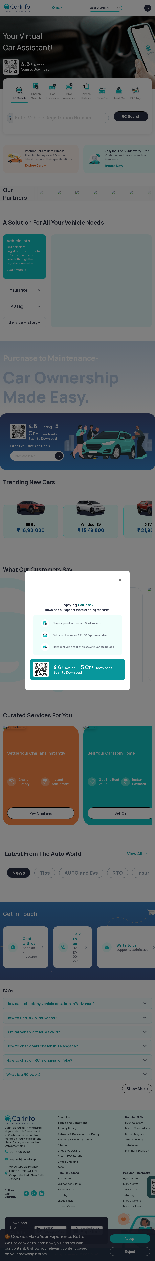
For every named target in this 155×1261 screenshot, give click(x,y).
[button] (80, 592)
